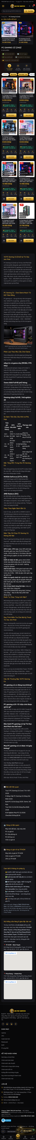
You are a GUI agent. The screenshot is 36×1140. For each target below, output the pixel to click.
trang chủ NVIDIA (17, 490)
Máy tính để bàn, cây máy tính (15, 829)
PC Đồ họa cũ (10, 837)
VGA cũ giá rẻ (10, 840)
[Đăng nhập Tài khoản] (29, 6)
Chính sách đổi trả (6, 1069)
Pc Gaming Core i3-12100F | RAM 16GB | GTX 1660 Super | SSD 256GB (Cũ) (26, 180)
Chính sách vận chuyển (8, 1063)
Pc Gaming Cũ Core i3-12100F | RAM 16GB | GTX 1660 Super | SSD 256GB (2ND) (9, 180)
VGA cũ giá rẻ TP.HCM (12, 856)
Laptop (3, 1033)
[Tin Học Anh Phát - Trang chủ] (17, 6)
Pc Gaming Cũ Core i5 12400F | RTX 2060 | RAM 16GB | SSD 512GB (8, 222)
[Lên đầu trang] (3, 1131)
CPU (2, 1036)
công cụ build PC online (21, 603)
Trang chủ (4, 16)
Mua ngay (11, 115)
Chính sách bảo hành (7, 1060)
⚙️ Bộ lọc (5, 74)
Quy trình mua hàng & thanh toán (11, 1075)
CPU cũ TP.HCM (10, 859)
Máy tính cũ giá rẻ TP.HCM (14, 853)
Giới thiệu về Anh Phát (8, 1057)
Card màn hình (5, 1039)
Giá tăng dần (23, 74)
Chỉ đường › (27, 1089)
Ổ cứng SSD (4, 1048)
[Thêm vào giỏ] (4, 115)
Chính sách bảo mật (7, 1078)
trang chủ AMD (13, 505)
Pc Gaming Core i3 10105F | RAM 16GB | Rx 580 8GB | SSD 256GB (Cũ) (26, 138)
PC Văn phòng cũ (11, 834)
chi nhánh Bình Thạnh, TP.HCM (23, 669)
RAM (2, 1045)
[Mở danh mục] (3, 6)
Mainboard (4, 1042)
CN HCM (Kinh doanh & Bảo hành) (14, 1087)
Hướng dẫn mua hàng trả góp (10, 1072)
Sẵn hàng (13, 74)
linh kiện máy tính (24, 609)
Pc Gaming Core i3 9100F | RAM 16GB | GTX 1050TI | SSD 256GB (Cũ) (9, 96)
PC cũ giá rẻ (9, 831)
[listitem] (9, 32)
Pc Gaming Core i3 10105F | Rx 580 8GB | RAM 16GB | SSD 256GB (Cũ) (8, 138)
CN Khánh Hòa (8, 1092)
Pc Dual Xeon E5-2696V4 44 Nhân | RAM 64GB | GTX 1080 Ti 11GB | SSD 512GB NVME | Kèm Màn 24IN (26, 222)
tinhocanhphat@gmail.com (11, 1100)
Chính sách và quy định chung (10, 1066)
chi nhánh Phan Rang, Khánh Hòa (15, 671)
